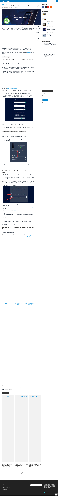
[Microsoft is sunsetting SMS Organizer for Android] (8, 428)
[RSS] (51, 7)
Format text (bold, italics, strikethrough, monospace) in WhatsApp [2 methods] (48, 51)
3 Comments (16, 7)
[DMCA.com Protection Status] (46, 492)
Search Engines (52, 18)
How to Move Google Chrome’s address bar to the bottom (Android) (35, 465)
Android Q (6, 389)
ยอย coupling (45, 54)
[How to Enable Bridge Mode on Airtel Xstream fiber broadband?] (44, 24)
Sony (47, 28)
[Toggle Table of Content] (8, 57)
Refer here (29, 52)
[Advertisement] (18, 39)
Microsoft (48, 18)
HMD (16, 463)
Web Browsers (34, 463)
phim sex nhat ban (46, 58)
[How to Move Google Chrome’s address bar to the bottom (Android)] (35, 428)
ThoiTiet (45, 43)
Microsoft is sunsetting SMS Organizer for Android (7, 465)
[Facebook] (43, 7)
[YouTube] (48, 7)
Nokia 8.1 (10, 389)
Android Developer (30, 207)
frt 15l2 (45, 46)
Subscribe (45, 99)
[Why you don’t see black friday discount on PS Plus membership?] (44, 29)
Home (4, 484)
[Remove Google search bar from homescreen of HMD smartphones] (21, 428)
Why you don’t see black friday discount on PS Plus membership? (51, 30)
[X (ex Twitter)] (46, 7)
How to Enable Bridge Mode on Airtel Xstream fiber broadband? (51, 24)
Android (3, 4)
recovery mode (16, 210)
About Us (4, 485)
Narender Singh (38, 28)
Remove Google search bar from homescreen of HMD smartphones (21, 465)
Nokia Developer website (12, 88)
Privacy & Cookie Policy (6, 487)
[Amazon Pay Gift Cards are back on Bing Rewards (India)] (44, 19)
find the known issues (12, 222)
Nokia (6, 4)
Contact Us (5, 489)
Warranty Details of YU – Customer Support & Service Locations (50, 55)
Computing (48, 23)
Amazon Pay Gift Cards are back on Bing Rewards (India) (51, 19)
